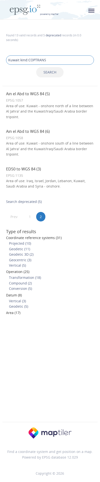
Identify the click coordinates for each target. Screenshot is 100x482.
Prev (13, 216)
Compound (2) (20, 283)
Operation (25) (17, 271)
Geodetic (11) (19, 249)
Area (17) (13, 312)
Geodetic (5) (18, 306)
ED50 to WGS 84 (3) (23, 169)
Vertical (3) (17, 301)
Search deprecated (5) (24, 201)
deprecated (53, 35)
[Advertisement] (50, 370)
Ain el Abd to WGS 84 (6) (28, 131)
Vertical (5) (17, 265)
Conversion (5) (20, 288)
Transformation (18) (25, 277)
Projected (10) (20, 243)
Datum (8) (14, 295)
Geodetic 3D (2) (21, 254)
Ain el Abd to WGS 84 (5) (28, 93)
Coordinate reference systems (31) (34, 237)
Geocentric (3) (20, 260)
